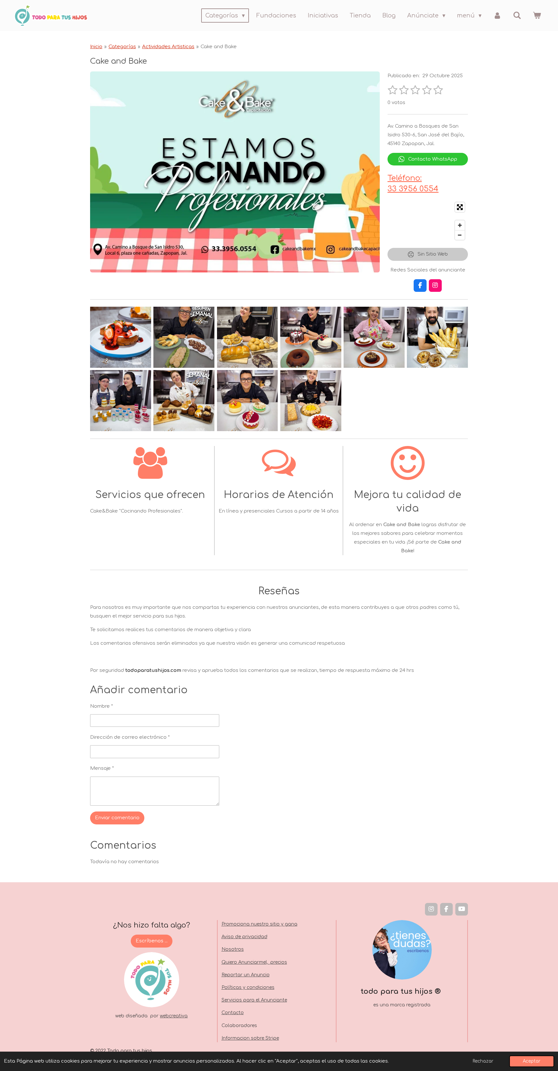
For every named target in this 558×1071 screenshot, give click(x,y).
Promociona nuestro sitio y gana (259, 924)
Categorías (122, 46)
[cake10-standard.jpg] (310, 400)
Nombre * (101, 706)
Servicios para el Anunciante (254, 1000)
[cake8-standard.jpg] (184, 400)
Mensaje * (102, 768)
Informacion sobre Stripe (250, 1038)
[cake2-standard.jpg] (184, 337)
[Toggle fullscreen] (460, 207)
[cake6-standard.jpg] (437, 337)
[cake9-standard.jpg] (247, 400)
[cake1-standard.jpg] (120, 337)
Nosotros (233, 949)
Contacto (233, 1012)
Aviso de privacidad (244, 936)
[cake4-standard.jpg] (310, 337)
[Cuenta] (497, 15)
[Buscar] (517, 15)
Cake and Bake (219, 46)
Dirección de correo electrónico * (130, 737)
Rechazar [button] (483, 1061)
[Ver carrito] (537, 15)
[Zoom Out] (460, 235)
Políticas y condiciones (248, 987)
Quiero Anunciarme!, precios (254, 962)
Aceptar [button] (532, 1061)
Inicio (96, 46)
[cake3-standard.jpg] (247, 337)
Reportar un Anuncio (246, 974)
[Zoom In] (460, 225)
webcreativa (174, 1015)
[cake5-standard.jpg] (374, 337)
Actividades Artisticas (168, 46)
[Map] (428, 221)
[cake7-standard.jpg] (120, 400)
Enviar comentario (117, 818)
